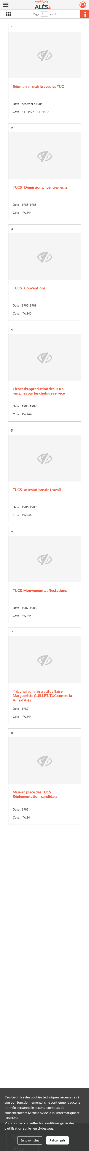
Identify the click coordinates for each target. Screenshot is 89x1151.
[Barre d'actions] (84, 14)
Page (36, 14)
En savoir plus (30, 1140)
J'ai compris (57, 1140)
